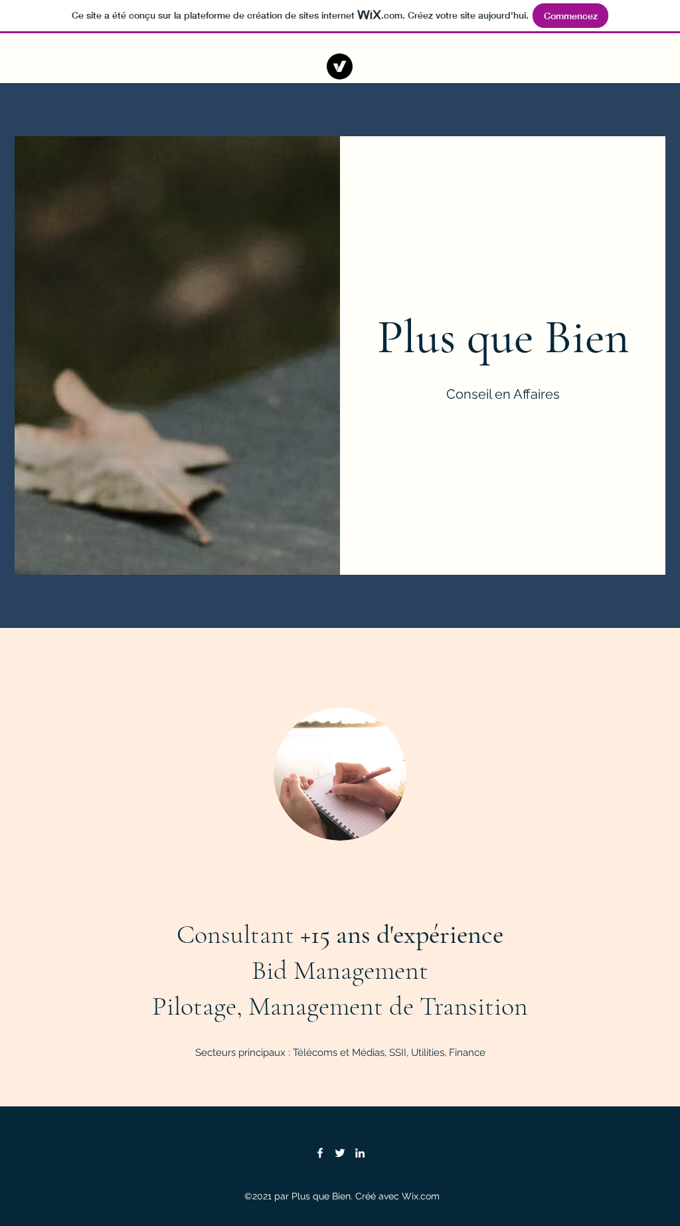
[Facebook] (320, 1153)
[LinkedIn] (360, 1153)
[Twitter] (340, 1153)
